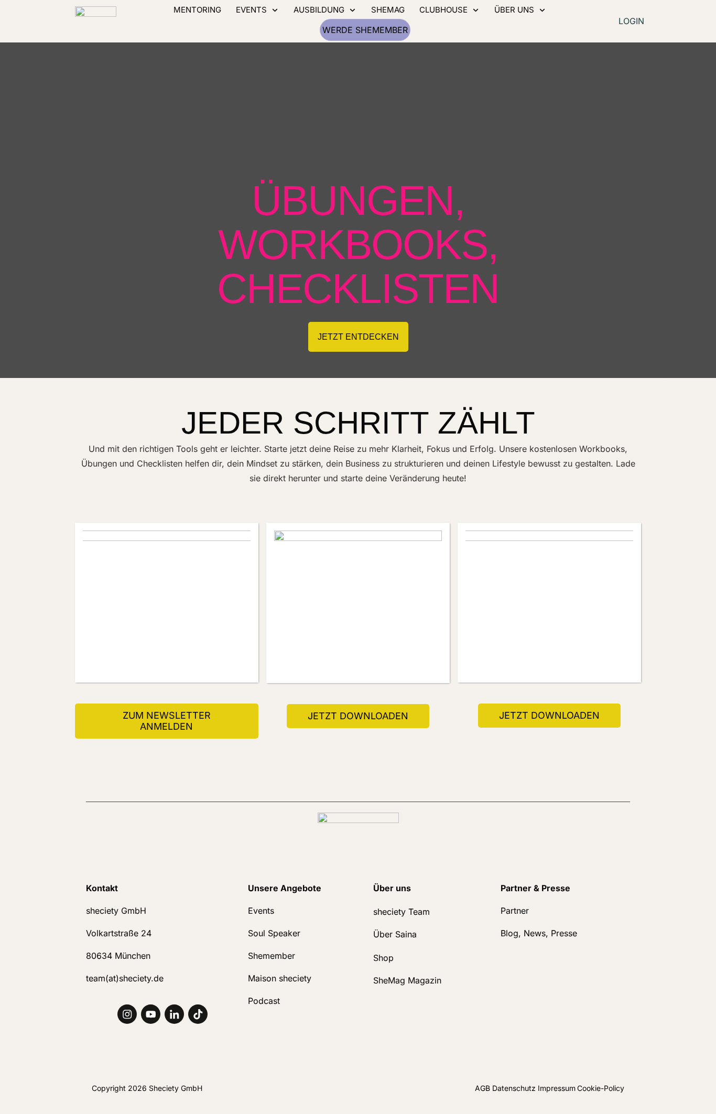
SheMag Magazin (407, 980)
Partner (515, 910)
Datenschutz (515, 1088)
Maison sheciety (279, 978)
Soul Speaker (274, 933)
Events (261, 910)
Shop (383, 958)
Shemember (271, 955)
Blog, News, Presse (539, 933)
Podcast (264, 1001)
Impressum (557, 1088)
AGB (482, 1088)
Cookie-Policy (600, 1088)
